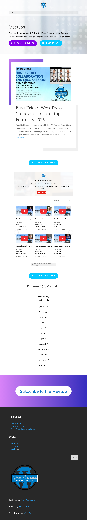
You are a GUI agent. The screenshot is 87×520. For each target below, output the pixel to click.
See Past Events (51, 43)
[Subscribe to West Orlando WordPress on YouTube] (43, 192)
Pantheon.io (24, 506)
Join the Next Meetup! (43, 162)
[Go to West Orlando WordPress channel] (43, 175)
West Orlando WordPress (43, 180)
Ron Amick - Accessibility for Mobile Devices (43, 219)
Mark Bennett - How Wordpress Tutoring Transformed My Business (43, 246)
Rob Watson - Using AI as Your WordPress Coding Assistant (24, 219)
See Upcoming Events (22, 43)
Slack (13, 449)
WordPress (29, 513)
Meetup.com (16, 423)
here (22, 449)
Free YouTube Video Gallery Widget (42, 264)
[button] (16, 232)
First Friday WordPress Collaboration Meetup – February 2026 (40, 113)
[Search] (69, 200)
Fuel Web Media (27, 500)
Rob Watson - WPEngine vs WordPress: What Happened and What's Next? (62, 246)
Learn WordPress (18, 426)
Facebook (15, 443)
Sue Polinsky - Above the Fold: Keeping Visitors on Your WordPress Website (62, 219)
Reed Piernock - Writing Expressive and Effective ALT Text (24, 246)
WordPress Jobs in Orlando (23, 429)
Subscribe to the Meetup (43, 391)
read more (20, 138)
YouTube (15, 446)
